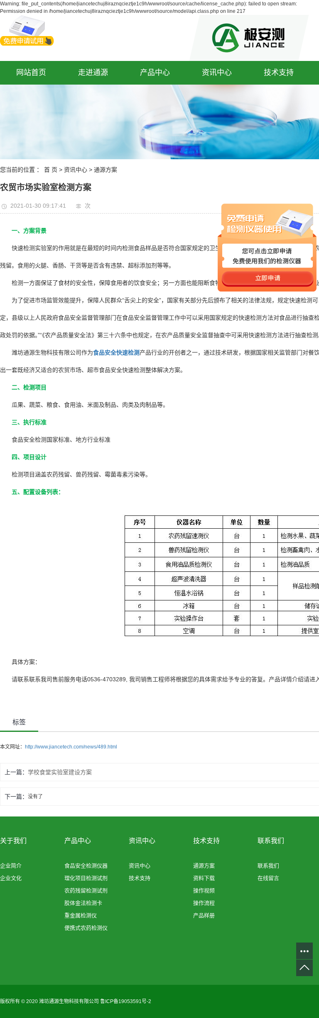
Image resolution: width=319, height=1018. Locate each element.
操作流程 (204, 903)
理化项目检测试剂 (86, 878)
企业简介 (11, 866)
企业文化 (11, 878)
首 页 (50, 169)
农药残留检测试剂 (86, 890)
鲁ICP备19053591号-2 (125, 1001)
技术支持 (279, 72)
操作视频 (204, 890)
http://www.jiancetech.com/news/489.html (71, 747)
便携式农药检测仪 (86, 928)
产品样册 (204, 915)
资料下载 (204, 878)
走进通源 (93, 72)
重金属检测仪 (80, 915)
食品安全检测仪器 (86, 866)
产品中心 (155, 72)
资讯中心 (217, 72)
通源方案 (105, 169)
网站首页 (31, 72)
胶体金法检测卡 (83, 903)
